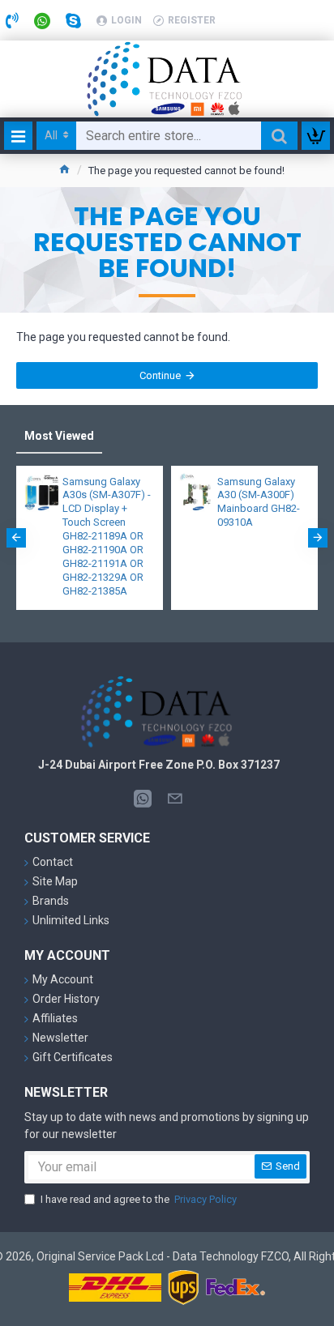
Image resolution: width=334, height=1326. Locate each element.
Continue (160, 375)
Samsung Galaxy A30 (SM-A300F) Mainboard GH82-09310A (258, 502)
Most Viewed (59, 435)
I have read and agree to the (139, 1199)
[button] (16, 538)
